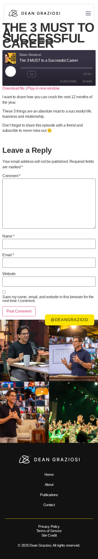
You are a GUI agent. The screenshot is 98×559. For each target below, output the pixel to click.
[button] (88, 14)
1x (31, 74)
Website (9, 274)
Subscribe (68, 81)
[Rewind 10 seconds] (22, 74)
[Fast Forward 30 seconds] (41, 74)
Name (8, 236)
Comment (11, 176)
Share (87, 81)
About (49, 484)
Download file (13, 88)
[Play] (10, 71)
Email (8, 255)
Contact (49, 505)
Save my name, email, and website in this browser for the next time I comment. (48, 299)
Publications (49, 495)
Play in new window (43, 88)
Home (49, 474)
